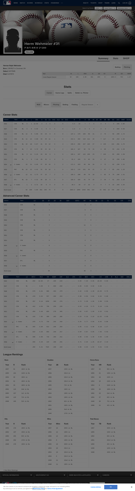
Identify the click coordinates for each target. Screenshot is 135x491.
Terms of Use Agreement (55, 489)
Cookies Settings (96, 487)
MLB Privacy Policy (39, 489)
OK (111, 487)
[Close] (131, 487)
